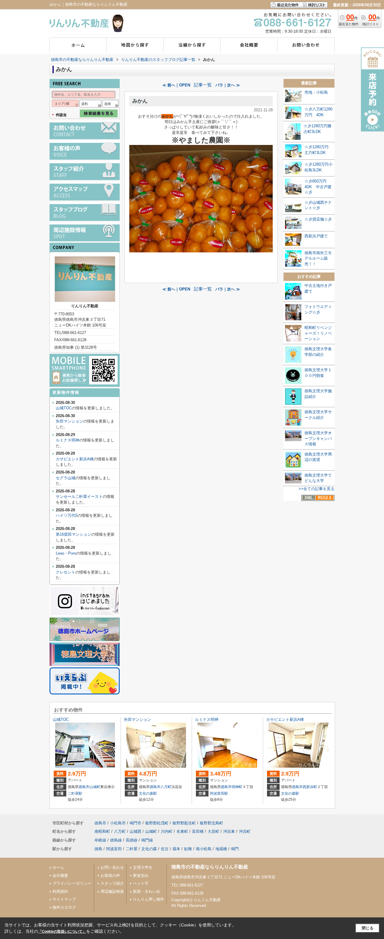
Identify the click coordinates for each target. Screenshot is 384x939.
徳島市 (84, 787)
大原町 (213, 831)
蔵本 (176, 849)
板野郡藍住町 (184, 823)
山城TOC (64, 408)
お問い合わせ (112, 867)
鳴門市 (135, 823)
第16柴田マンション (73, 534)
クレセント (65, 572)
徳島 (98, 849)
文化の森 (149, 849)
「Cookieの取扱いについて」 (62, 931)
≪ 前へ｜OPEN (176, 85)
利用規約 (60, 891)
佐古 (165, 849)
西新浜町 (310, 787)
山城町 (94, 787)
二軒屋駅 (75, 793)
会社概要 (60, 875)
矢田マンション (69, 421)
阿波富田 (114, 849)
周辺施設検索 (112, 891)
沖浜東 (229, 831)
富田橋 (198, 831)
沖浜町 (244, 831)
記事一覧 (203, 85)
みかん (140, 101)
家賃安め (140, 875)
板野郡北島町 (211, 823)
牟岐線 (100, 840)
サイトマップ (64, 899)
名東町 (182, 831)
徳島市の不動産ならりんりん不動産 (209, 866)
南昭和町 (102, 831)
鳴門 (235, 849)
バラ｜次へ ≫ (227, 85)
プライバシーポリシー (72, 883)
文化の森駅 (148, 793)
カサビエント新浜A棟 (75, 459)
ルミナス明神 (67, 440)
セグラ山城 (65, 478)
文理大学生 (142, 867)
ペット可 (140, 883)
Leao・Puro (66, 553)
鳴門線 (147, 840)
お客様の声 (110, 875)
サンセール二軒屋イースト (79, 496)
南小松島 (204, 849)
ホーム (58, 867)
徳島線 (116, 840)
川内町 (166, 831)
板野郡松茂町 (157, 823)
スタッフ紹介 (112, 883)
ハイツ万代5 (66, 515)
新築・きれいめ (146, 891)
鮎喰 (188, 849)
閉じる (368, 928)
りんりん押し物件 (148, 899)
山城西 (135, 831)
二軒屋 (131, 849)
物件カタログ (64, 907)
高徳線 (131, 840)
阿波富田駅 (219, 793)
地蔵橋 (221, 849)
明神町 (237, 787)
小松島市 (118, 823)
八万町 (165, 787)
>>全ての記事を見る (316, 488)
